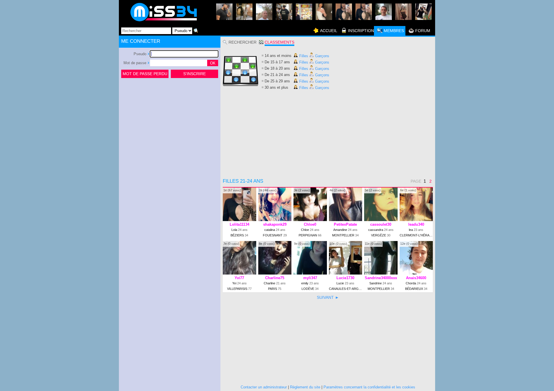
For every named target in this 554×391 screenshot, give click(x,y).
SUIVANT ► (328, 297)
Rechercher (243, 42)
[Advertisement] (169, 122)
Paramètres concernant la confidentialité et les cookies (369, 387)
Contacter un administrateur (264, 387)
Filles (303, 56)
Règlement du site (305, 387)
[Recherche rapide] (195, 30)
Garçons (321, 56)
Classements (279, 42)
